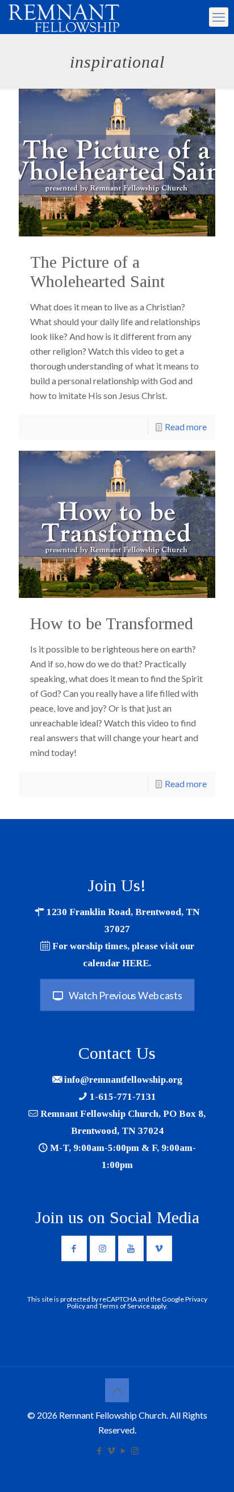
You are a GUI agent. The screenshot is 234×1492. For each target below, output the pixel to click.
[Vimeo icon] (111, 1450)
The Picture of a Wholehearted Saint (97, 271)
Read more (186, 426)
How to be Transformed (111, 623)
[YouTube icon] (123, 1450)
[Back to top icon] (117, 1390)
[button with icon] (74, 1248)
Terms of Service (124, 1306)
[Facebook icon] (99, 1450)
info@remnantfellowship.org (123, 1079)
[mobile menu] (218, 17)
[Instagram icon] (135, 1450)
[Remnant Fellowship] (64, 17)
